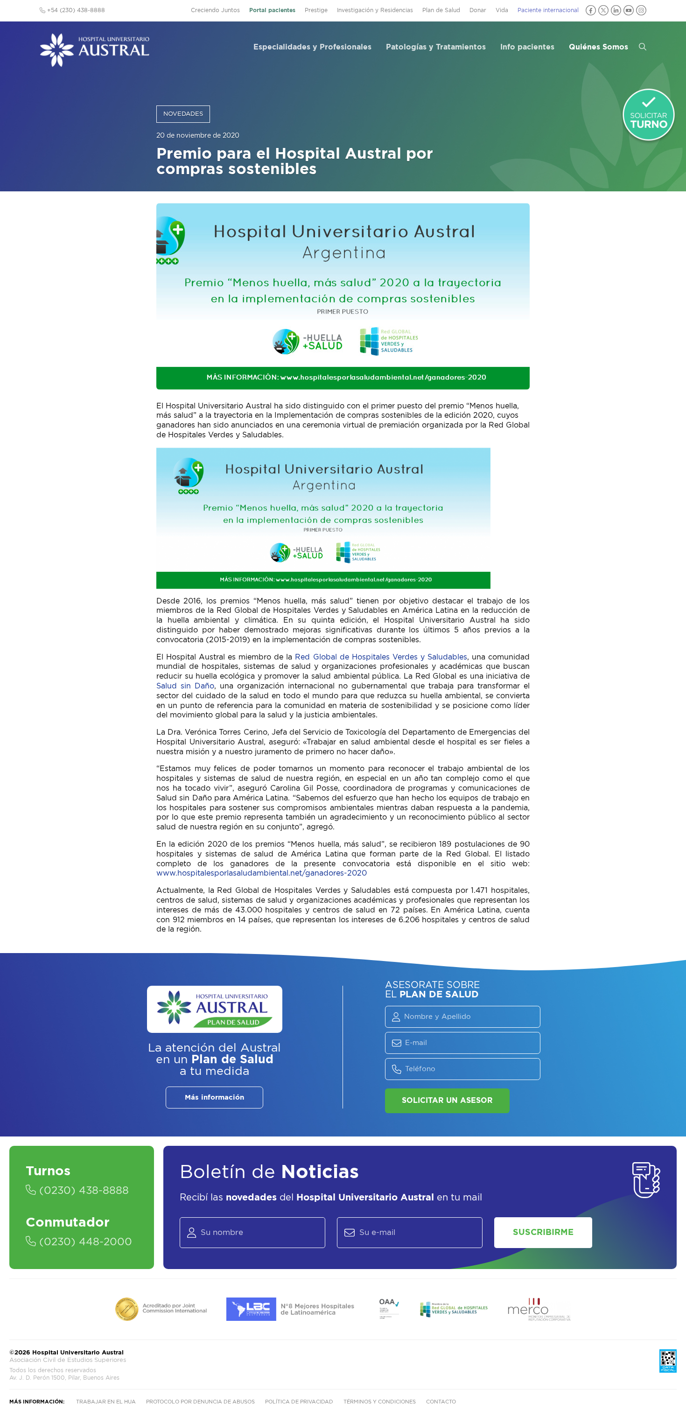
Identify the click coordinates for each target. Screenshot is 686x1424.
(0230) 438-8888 (82, 1190)
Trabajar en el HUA (106, 1401)
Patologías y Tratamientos (436, 47)
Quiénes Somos (598, 47)
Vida (502, 10)
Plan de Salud (441, 10)
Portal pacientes (272, 10)
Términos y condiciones (379, 1401)
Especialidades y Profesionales (312, 47)
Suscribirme (543, 1232)
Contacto (441, 1401)
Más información (214, 1097)
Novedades (183, 114)
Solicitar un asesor (447, 1100)
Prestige (316, 10)
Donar (477, 10)
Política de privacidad (299, 1401)
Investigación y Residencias (375, 10)
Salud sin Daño (185, 686)
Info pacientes (527, 47)
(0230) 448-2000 (84, 1242)
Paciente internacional (548, 10)
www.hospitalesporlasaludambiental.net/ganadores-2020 (261, 873)
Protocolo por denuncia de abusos (200, 1401)
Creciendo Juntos (215, 10)
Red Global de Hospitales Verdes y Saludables (381, 657)
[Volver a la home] (94, 62)
